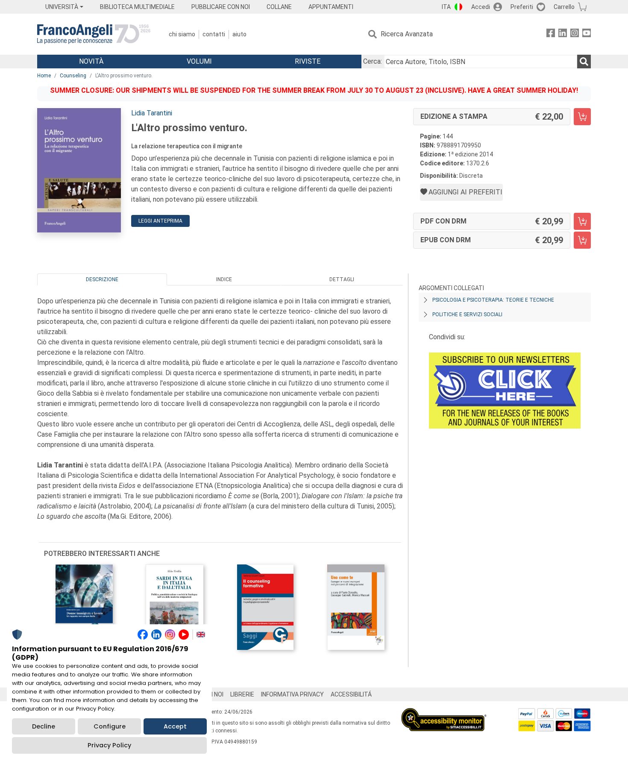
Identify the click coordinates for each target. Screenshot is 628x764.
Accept (175, 726)
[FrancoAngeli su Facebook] (550, 34)
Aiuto (239, 34)
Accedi (480, 6)
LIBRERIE (242, 694)
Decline (43, 726)
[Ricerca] (584, 61)
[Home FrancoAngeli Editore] (93, 34)
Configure (110, 726)
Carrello (564, 6)
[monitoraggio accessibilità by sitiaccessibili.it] (444, 713)
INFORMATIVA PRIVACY (292, 694)
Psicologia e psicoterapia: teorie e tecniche (493, 300)
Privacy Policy (109, 745)
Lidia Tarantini (151, 113)
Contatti (213, 34)
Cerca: (372, 61)
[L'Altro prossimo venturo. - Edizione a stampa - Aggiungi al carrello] (582, 116)
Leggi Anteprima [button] (160, 221)
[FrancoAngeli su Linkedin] (562, 34)
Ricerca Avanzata (407, 34)
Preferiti (522, 6)
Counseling (73, 76)
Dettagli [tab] (341, 279)
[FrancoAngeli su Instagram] (574, 34)
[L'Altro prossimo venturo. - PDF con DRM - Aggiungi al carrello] (582, 221)
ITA (446, 6)
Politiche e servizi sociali (467, 314)
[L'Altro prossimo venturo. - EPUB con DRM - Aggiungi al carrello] (582, 240)
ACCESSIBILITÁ (351, 694)
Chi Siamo (182, 34)
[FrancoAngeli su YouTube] (586, 34)
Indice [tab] (224, 279)
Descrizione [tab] (102, 279)
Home (44, 76)
